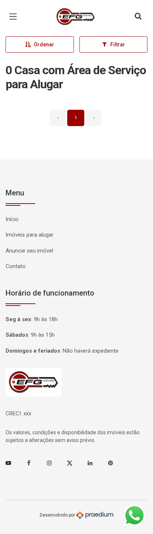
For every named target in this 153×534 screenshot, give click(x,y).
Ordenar (44, 44)
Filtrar (117, 44)
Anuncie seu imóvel (29, 250)
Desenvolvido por (58, 515)
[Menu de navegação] (15, 16)
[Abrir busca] (138, 16)
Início (12, 219)
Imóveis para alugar (29, 234)
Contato (16, 266)
